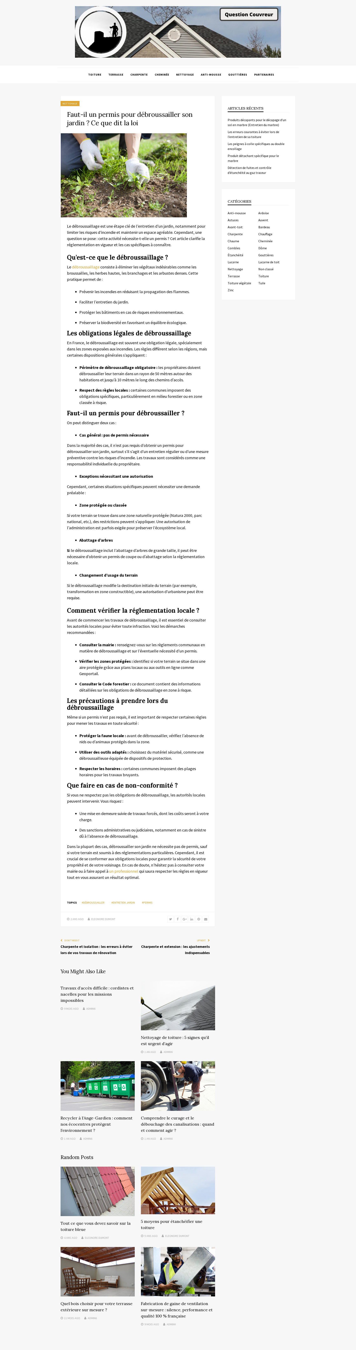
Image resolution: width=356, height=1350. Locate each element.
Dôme (262, 248)
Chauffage (265, 234)
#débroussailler (93, 902)
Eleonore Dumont (103, 919)
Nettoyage (185, 74)
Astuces (233, 220)
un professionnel (123, 871)
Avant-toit (235, 227)
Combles (234, 248)
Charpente (139, 74)
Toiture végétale (239, 283)
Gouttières (237, 74)
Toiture (94, 74)
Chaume (233, 241)
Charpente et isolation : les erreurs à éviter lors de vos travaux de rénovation (96, 949)
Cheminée (162, 74)
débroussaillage (86, 266)
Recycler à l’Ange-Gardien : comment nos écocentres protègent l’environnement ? (96, 1124)
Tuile (261, 283)
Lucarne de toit (269, 262)
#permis (147, 902)
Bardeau (264, 227)
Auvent (263, 220)
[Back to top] (352, 1346)
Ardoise (263, 213)
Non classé (266, 269)
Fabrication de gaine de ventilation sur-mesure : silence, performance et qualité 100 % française (177, 1309)
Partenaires (264, 74)
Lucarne (233, 262)
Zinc (231, 290)
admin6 (90, 1008)
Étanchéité (235, 255)
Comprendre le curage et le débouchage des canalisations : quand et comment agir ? (177, 1124)
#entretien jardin (123, 902)
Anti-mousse (211, 74)
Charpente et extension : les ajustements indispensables (175, 949)
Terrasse (115, 74)
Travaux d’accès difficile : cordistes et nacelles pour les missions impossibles (97, 994)
